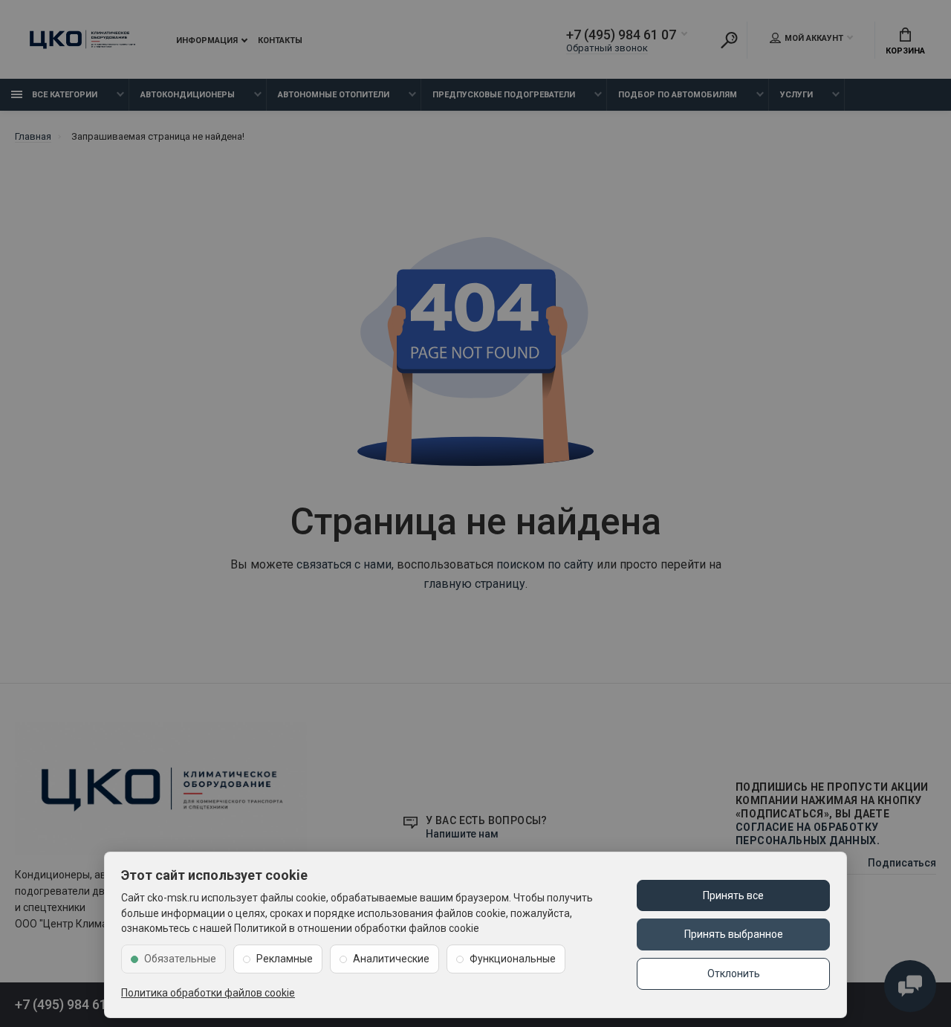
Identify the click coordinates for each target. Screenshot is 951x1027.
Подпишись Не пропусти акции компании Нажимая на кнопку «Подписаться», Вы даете (832, 813)
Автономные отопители (333, 95)
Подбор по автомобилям (677, 95)
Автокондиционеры (187, 95)
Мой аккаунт (814, 38)
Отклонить (733, 973)
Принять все (733, 895)
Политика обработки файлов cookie (208, 993)
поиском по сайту (545, 564)
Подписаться (902, 863)
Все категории (63, 95)
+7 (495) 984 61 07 (621, 34)
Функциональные (513, 959)
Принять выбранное (733, 934)
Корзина (905, 51)
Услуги (796, 95)
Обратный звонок (607, 48)
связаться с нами (344, 564)
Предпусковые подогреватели (503, 95)
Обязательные (180, 959)
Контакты (280, 40)
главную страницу (474, 584)
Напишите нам (462, 834)
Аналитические (391, 959)
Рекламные (284, 959)
